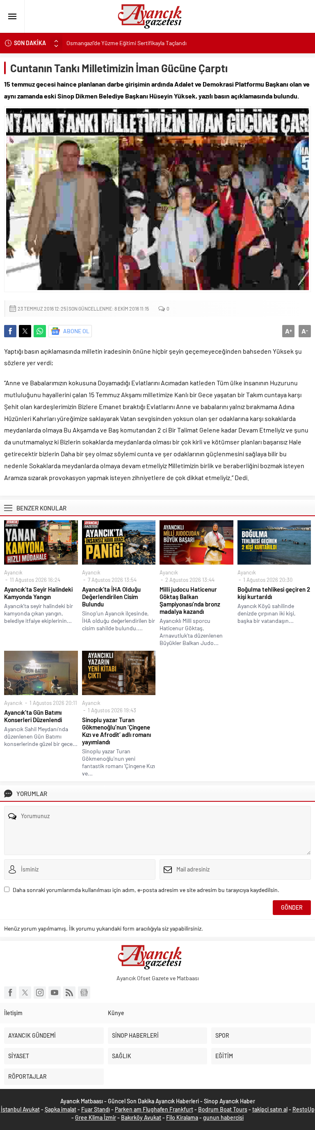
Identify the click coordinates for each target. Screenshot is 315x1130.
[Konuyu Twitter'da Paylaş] (25, 331)
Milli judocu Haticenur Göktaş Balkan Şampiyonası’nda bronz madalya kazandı (190, 600)
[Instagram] (40, 992)
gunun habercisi (223, 1117)
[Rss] (69, 992)
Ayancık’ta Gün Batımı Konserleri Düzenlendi (33, 716)
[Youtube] (54, 992)
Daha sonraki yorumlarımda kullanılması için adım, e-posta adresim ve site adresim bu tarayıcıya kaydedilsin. (146, 889)
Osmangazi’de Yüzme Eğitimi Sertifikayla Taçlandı (126, 42)
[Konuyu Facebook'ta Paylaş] (10, 331)
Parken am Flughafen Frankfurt (154, 1109)
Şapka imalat (60, 1109)
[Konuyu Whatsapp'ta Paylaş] (40, 331)
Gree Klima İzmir (95, 1117)
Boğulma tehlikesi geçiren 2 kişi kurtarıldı (273, 593)
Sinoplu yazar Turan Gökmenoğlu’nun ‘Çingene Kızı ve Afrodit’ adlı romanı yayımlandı (116, 731)
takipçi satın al (270, 1109)
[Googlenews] (84, 992)
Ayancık (13, 572)
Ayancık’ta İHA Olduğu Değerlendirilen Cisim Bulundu (111, 597)
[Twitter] (25, 992)
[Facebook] (10, 992)
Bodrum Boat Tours (222, 1109)
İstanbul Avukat (20, 1109)
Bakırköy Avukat (141, 1117)
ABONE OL (76, 330)
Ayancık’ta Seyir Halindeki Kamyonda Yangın (38, 593)
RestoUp (303, 1109)
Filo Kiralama (182, 1117)
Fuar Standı (95, 1109)
